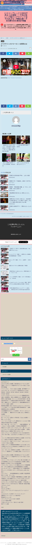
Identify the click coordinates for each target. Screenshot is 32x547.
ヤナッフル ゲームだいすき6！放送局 (10, 498)
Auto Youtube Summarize (15, 77)
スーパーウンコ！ (5, 415)
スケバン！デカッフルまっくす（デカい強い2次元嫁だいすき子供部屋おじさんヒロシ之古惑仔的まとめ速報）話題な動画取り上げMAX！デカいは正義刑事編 (15, 461)
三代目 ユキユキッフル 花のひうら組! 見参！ (12, 502)
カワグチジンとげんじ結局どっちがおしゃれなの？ (21, 216)
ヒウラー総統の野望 (6, 500)
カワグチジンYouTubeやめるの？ (8, 213)
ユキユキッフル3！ (6, 485)
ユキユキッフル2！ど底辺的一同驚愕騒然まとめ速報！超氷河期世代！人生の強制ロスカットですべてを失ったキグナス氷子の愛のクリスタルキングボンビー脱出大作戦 (15, 478)
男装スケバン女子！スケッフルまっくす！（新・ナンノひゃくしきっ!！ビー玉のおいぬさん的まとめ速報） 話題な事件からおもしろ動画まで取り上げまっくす (15, 429)
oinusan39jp (16, 126)
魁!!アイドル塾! (5, 504)
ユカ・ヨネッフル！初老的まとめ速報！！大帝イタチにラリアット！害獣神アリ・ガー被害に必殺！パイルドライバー (15, 451)
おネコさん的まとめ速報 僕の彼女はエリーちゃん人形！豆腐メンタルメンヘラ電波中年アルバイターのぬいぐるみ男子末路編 (15, 385)
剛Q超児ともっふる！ (6, 497)
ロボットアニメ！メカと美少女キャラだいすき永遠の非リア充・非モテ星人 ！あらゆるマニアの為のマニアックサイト (15, 434)
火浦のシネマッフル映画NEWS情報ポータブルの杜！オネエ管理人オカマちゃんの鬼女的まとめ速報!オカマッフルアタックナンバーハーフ (15, 446)
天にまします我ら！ (6, 488)
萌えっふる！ (4, 487)
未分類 (2, 41)
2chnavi (3, 535)
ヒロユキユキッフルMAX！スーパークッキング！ (13, 493)
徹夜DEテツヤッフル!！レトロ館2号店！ (11, 495)
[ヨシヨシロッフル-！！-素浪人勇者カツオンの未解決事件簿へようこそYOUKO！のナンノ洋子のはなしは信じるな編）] (15, 470)
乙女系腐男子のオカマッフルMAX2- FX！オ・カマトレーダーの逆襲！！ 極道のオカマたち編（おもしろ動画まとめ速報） (15, 412)
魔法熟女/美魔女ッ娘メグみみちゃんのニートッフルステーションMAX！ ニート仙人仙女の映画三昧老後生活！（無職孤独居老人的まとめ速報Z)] (15, 407)
